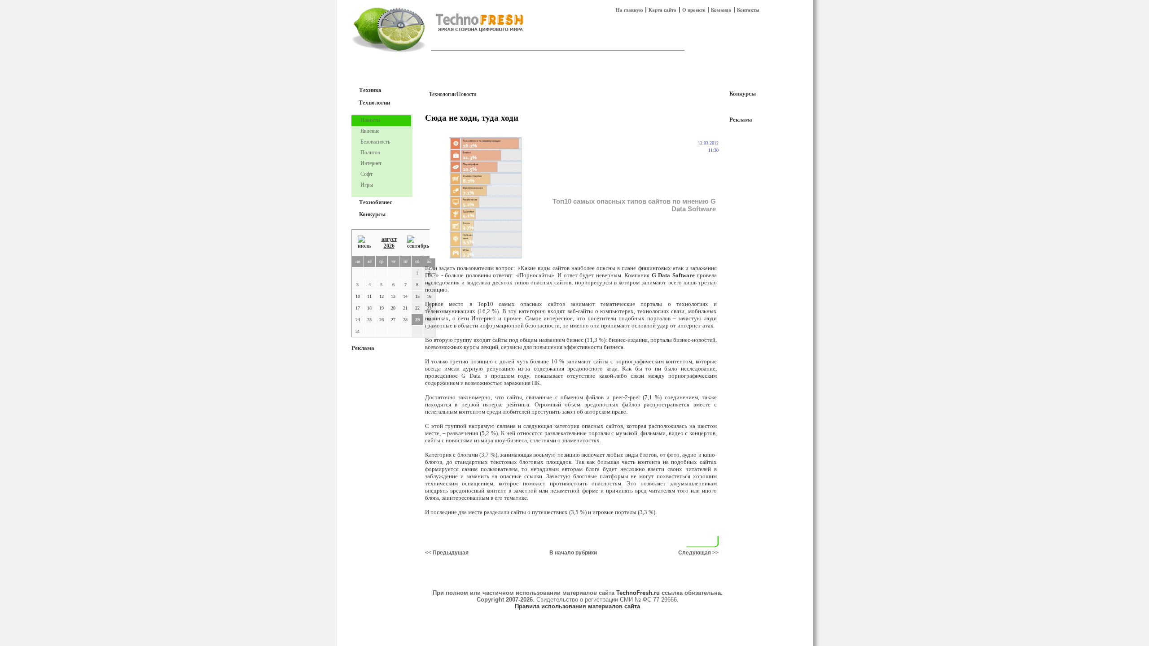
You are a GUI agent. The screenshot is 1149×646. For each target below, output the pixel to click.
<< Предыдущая (447, 553)
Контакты (748, 10)
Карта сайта (662, 10)
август (389, 239)
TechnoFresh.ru (638, 592)
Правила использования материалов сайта (577, 606)
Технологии (374, 102)
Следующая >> (698, 553)
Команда (721, 10)
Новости (466, 94)
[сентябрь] (418, 242)
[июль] (364, 242)
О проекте (693, 10)
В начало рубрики (573, 553)
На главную (629, 10)
